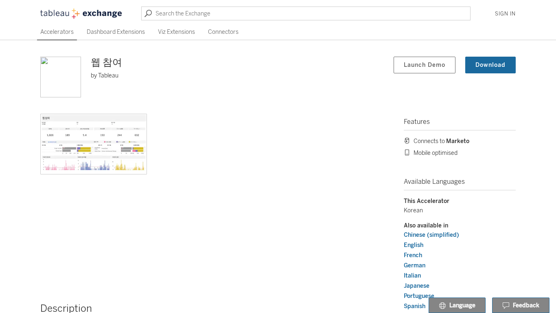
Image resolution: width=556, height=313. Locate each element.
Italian (412, 275)
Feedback (526, 305)
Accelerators (57, 32)
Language (462, 305)
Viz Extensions (176, 32)
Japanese (416, 285)
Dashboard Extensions (116, 32)
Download (490, 65)
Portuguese (419, 296)
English (413, 245)
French (413, 255)
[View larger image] (93, 144)
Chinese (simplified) (431, 234)
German (414, 265)
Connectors (223, 32)
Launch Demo (424, 65)
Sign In (505, 14)
